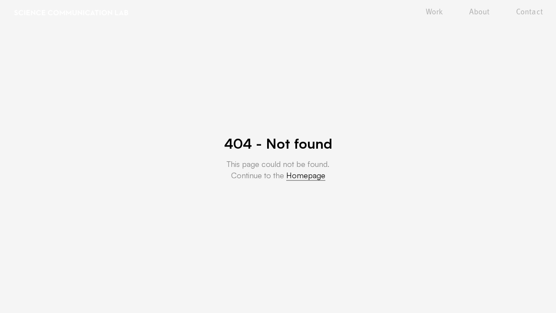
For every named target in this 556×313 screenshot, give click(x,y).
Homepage (305, 175)
